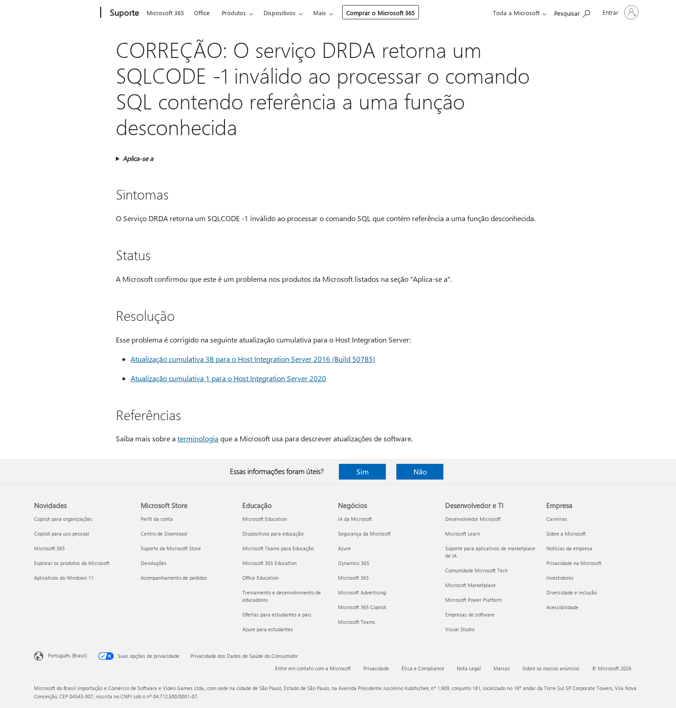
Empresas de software (469, 614)
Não (420, 471)
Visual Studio (460, 629)
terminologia (198, 438)
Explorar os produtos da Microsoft (71, 563)
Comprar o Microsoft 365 (380, 13)
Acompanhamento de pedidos (174, 577)
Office (202, 13)
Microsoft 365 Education (269, 563)
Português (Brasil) (67, 655)
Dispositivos (280, 13)
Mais (319, 13)
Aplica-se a (138, 158)
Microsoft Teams (356, 621)
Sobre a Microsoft (566, 533)
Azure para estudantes (267, 629)
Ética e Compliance (422, 668)
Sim (362, 471)
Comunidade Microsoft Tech (476, 570)
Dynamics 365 (353, 563)
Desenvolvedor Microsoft (473, 518)
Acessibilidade (562, 607)
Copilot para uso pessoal (61, 533)
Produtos (234, 13)
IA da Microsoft (355, 518)
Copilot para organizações (63, 518)
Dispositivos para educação (273, 533)
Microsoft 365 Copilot (362, 607)
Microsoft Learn (462, 533)
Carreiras (556, 518)
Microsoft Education (264, 518)
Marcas (501, 668)
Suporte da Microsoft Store (171, 548)
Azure (344, 548)
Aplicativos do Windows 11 (64, 577)
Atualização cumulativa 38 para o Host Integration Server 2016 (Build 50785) (253, 359)
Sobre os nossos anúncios (550, 668)
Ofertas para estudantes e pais (276, 614)
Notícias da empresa (569, 548)
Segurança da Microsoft (364, 533)
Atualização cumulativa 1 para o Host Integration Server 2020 (228, 378)
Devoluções (153, 563)
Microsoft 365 (165, 13)
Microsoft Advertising (362, 592)
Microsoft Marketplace (470, 585)
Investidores (559, 577)
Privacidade (376, 668)
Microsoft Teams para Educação (278, 548)
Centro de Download (164, 533)
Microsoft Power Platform (473, 599)
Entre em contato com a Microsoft (313, 668)
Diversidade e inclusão (571, 592)
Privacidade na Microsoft (574, 563)
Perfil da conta (157, 518)
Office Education (260, 577)
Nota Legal (469, 668)
